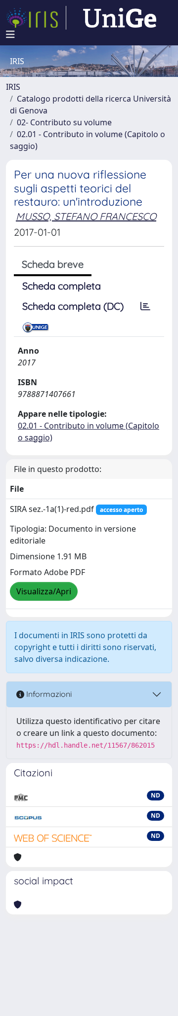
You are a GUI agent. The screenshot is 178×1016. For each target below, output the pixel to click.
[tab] (145, 306)
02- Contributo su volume (64, 122)
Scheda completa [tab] (61, 286)
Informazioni (48, 694)
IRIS (13, 86)
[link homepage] (36, 18)
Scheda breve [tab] (53, 264)
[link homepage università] (119, 18)
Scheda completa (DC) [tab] (73, 306)
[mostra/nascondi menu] (10, 34)
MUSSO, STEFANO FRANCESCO (86, 216)
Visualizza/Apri (43, 591)
